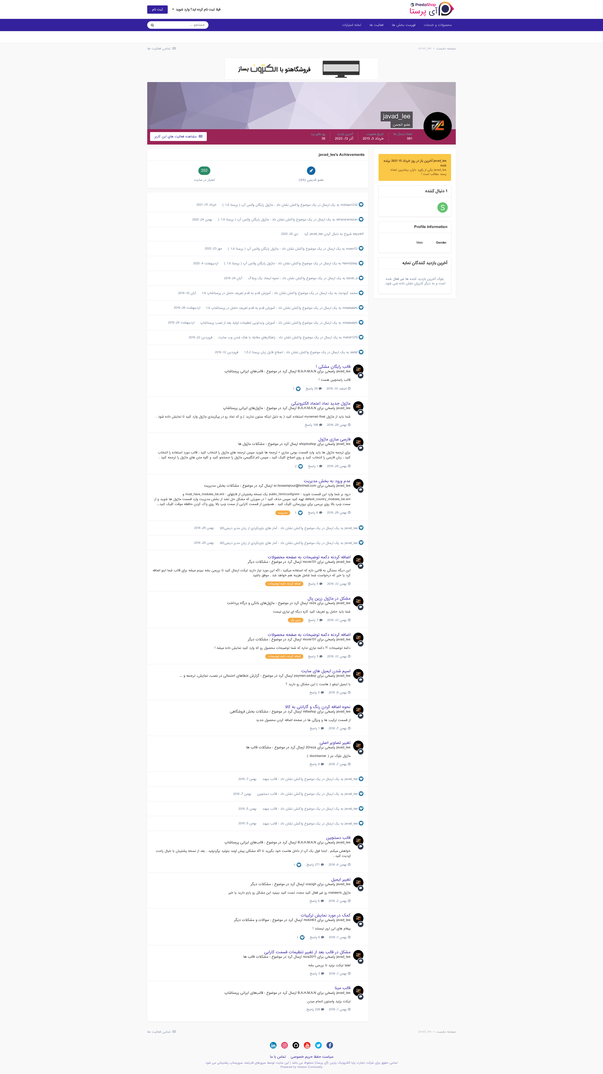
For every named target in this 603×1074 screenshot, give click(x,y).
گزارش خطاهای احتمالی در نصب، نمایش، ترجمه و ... (219, 676)
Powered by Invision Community (301, 1067)
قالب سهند (269, 779)
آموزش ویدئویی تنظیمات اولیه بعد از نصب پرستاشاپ (237, 322)
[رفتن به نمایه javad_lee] (358, 370)
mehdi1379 (350, 337)
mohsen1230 (349, 204)
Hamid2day (350, 263)
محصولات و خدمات (438, 25)
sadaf (354, 352)
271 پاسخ (313, 864)
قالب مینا (342, 988)
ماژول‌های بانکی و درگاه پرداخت (251, 603)
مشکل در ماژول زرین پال (329, 598)
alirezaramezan (347, 219)
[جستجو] (152, 25)
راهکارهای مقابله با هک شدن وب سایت (246, 337)
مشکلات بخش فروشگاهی (249, 711)
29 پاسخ (312, 388)
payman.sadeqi (305, 676)
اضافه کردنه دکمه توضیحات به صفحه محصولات (309, 557)
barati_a (352, 278)
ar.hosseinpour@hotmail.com (295, 486)
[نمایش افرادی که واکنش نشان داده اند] (298, 389)
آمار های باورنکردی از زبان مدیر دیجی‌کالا (248, 528)
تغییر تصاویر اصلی (335, 743)
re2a (312, 603)
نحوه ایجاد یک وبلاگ (263, 278)
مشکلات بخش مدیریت (221, 486)
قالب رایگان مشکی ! (333, 367)
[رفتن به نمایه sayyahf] (442, 207)
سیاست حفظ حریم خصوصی (312, 1057)
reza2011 (309, 957)
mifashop (309, 711)
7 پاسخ (313, 620)
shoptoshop (307, 444)
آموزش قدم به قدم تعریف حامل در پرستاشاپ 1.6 (236, 293)
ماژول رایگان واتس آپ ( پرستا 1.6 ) (247, 204)
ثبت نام (157, 9)
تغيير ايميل (340, 879)
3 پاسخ (315, 973)
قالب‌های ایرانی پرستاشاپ (243, 371)
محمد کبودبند (348, 293)
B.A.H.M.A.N (307, 371)
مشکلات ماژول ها (251, 444)
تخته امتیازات (351, 25)
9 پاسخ (315, 764)
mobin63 (310, 920)
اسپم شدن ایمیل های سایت (325, 671)
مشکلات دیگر (258, 562)
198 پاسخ (312, 424)
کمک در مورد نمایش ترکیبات (325, 915)
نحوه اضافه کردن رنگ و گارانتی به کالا (317, 707)
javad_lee (316, 233)
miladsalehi (350, 308)
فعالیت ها (376, 25)
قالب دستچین (266, 793)
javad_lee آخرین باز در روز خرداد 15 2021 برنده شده (415, 163)
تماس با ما (278, 1057)
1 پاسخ (313, 466)
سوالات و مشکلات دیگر (251, 920)
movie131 (309, 562)
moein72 (352, 248)
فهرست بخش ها (404, 25)
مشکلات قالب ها (258, 747)
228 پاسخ (313, 1009)
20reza (311, 747)
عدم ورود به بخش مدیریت (327, 481)
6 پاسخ (313, 512)
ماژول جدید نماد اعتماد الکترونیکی (320, 403)
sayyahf (358, 233)
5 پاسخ (313, 583)
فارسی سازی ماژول (334, 439)
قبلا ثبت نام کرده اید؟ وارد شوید (197, 9)
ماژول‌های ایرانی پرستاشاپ (243, 408)
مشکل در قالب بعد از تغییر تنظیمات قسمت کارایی (307, 952)
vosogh (311, 884)
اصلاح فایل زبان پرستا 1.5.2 (263, 352)
